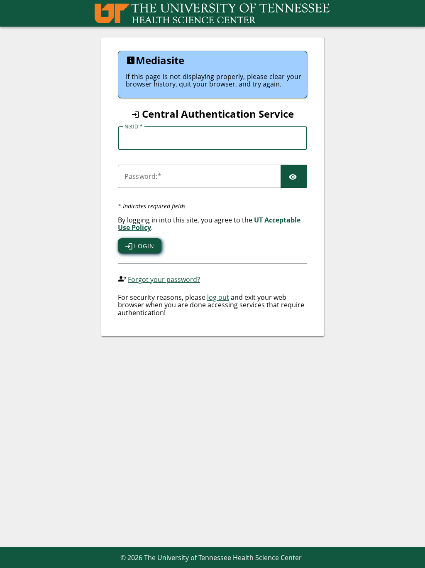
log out (218, 297)
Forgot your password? (164, 279)
